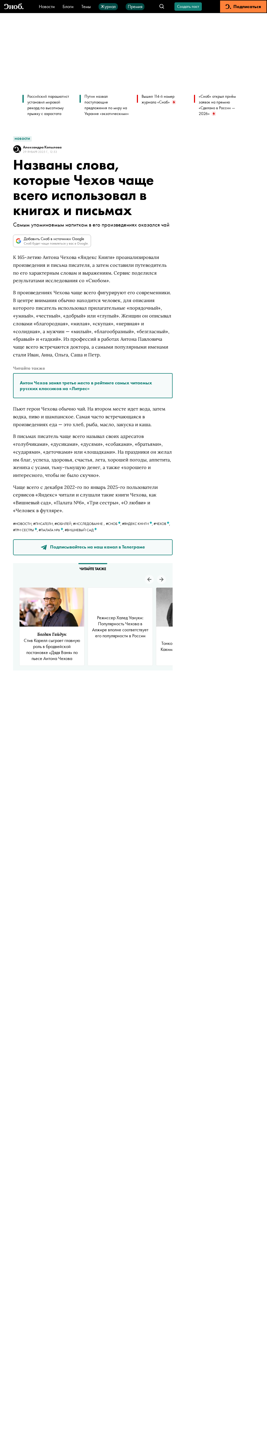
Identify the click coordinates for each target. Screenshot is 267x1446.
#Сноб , (114, 523)
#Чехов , (162, 523)
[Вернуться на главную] (14, 7)
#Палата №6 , (52, 530)
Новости (47, 6)
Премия (135, 6)
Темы (86, 6)
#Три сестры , (26, 530)
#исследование (88, 523)
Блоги (68, 6)
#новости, (23, 523)
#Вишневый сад (79, 530)
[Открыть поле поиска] (162, 7)
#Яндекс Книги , (138, 523)
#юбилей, (63, 523)
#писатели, (43, 523)
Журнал (108, 6)
